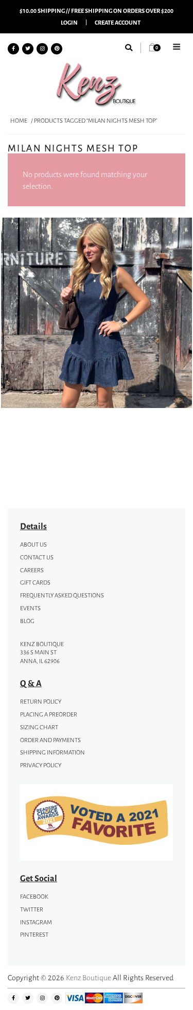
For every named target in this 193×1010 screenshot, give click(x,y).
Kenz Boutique (88, 977)
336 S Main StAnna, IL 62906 (40, 656)
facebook (34, 896)
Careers (32, 570)
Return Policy (40, 701)
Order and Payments (50, 740)
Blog (27, 621)
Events (30, 608)
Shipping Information (52, 752)
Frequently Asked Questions (62, 595)
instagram (36, 922)
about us (33, 544)
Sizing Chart (39, 727)
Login (69, 22)
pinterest (34, 934)
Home (18, 120)
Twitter (31, 909)
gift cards (35, 582)
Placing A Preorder (48, 714)
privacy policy (40, 765)
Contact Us (37, 557)
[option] (96, 314)
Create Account (118, 22)
